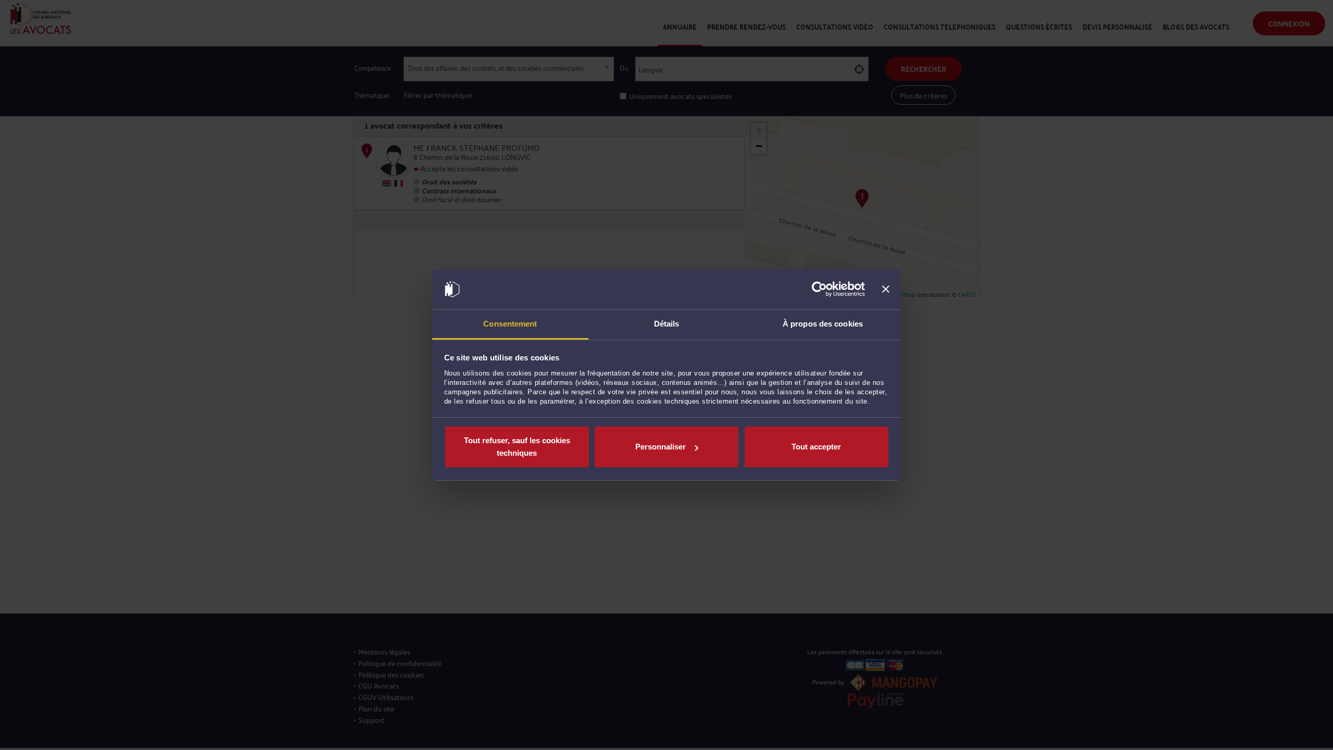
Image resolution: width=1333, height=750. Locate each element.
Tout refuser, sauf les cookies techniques (517, 446)
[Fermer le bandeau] (885, 289)
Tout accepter (816, 446)
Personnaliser (660, 446)
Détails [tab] (667, 323)
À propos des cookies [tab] (823, 323)
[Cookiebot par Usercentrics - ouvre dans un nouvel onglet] (819, 289)
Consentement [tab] (510, 323)
